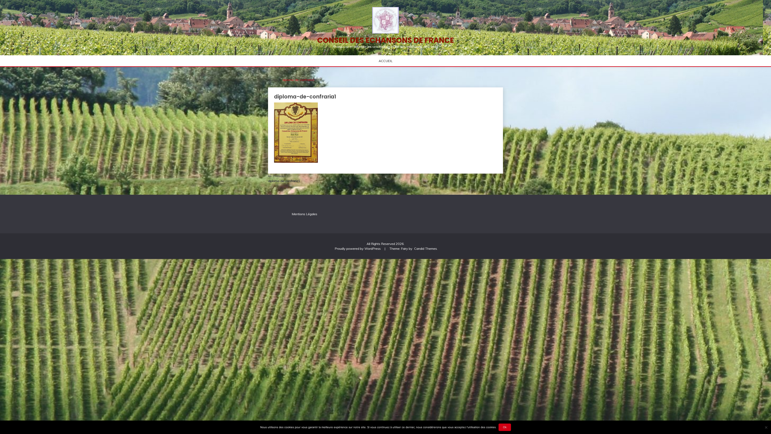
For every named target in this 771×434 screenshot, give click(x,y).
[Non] (766, 427)
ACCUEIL (386, 61)
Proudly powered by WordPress (358, 249)
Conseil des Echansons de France (385, 40)
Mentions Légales (304, 214)
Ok (505, 427)
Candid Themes (425, 249)
